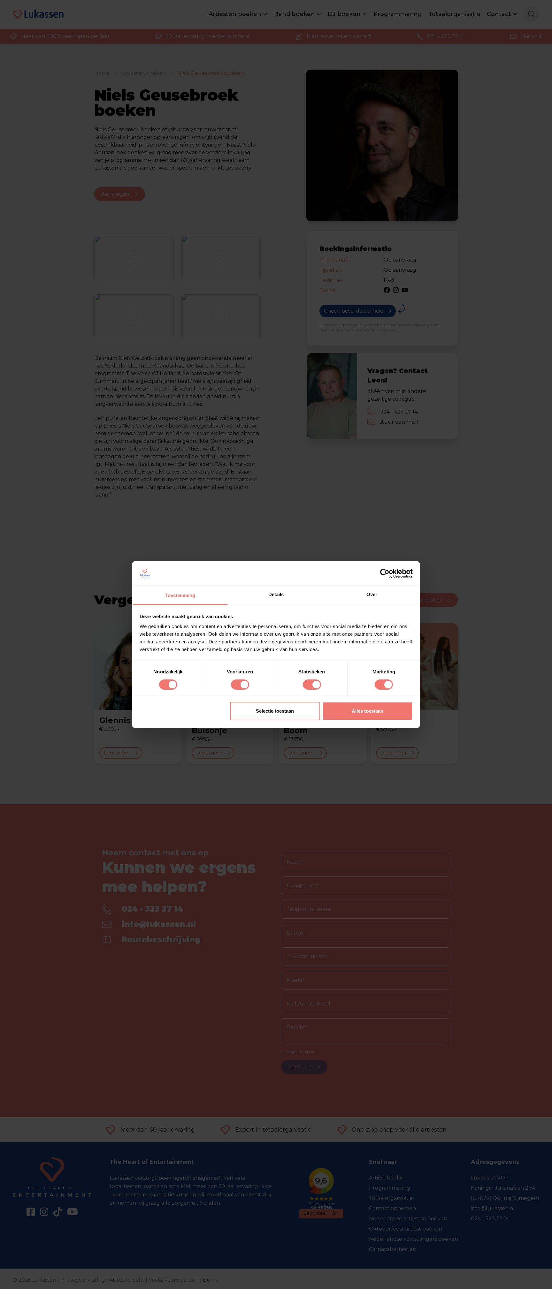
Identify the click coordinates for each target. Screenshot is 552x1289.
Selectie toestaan (275, 711)
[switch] (240, 684)
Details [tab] (276, 594)
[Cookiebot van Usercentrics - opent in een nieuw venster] (385, 573)
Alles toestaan (367, 711)
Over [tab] (371, 594)
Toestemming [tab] (180, 595)
